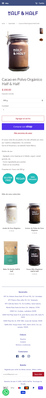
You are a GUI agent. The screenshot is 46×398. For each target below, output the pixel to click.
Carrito (41, 3)
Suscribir (38, 374)
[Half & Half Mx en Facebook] (17, 357)
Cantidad (5, 106)
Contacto (23, 342)
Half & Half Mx (27, 381)
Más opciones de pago (23, 133)
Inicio (3, 23)
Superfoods (11, 23)
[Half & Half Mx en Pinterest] (23, 357)
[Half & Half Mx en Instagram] (28, 357)
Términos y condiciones (23, 345)
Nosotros (23, 339)
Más (6, 3)
